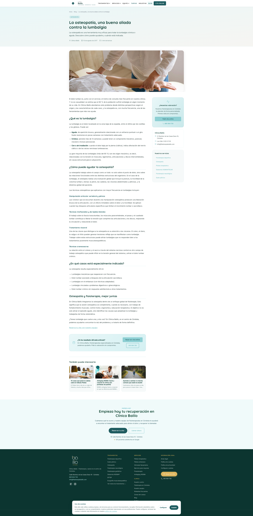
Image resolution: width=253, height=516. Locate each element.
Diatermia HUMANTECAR (164, 169)
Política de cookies (167, 462)
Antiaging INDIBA (140, 474)
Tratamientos (103, 3)
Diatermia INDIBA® (113, 474)
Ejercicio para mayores (141, 468)
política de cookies (111, 511)
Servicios (115, 3)
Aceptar (174, 507)
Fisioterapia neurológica (164, 173)
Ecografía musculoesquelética (117, 480)
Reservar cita (170, 474)
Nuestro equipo (139, 488)
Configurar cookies (167, 468)
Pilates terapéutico (162, 165)
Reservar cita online (132, 340)
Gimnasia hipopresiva (141, 465)
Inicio (70, 12)
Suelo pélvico (160, 177)
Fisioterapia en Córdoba (142, 485)
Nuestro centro (139, 482)
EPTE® (109, 477)
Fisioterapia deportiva (163, 158)
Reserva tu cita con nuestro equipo (83, 328)
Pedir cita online (168, 119)
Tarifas (134, 3)
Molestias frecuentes (141, 491)
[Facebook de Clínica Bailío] (70, 484)
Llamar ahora (136, 431)
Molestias (143, 3)
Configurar (163, 507)
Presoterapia (138, 471)
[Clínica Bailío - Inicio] (86, 461)
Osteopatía (75, 17)
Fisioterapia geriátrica (114, 471)
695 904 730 (133, 345)
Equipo (125, 3)
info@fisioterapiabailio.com (78, 479)
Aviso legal (164, 459)
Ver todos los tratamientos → (116, 484)
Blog (150, 3)
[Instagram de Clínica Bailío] (75, 484)
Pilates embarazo (139, 462)
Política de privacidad (168, 465)
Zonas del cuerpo (139, 494)
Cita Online (159, 3)
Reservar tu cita (118, 431)
